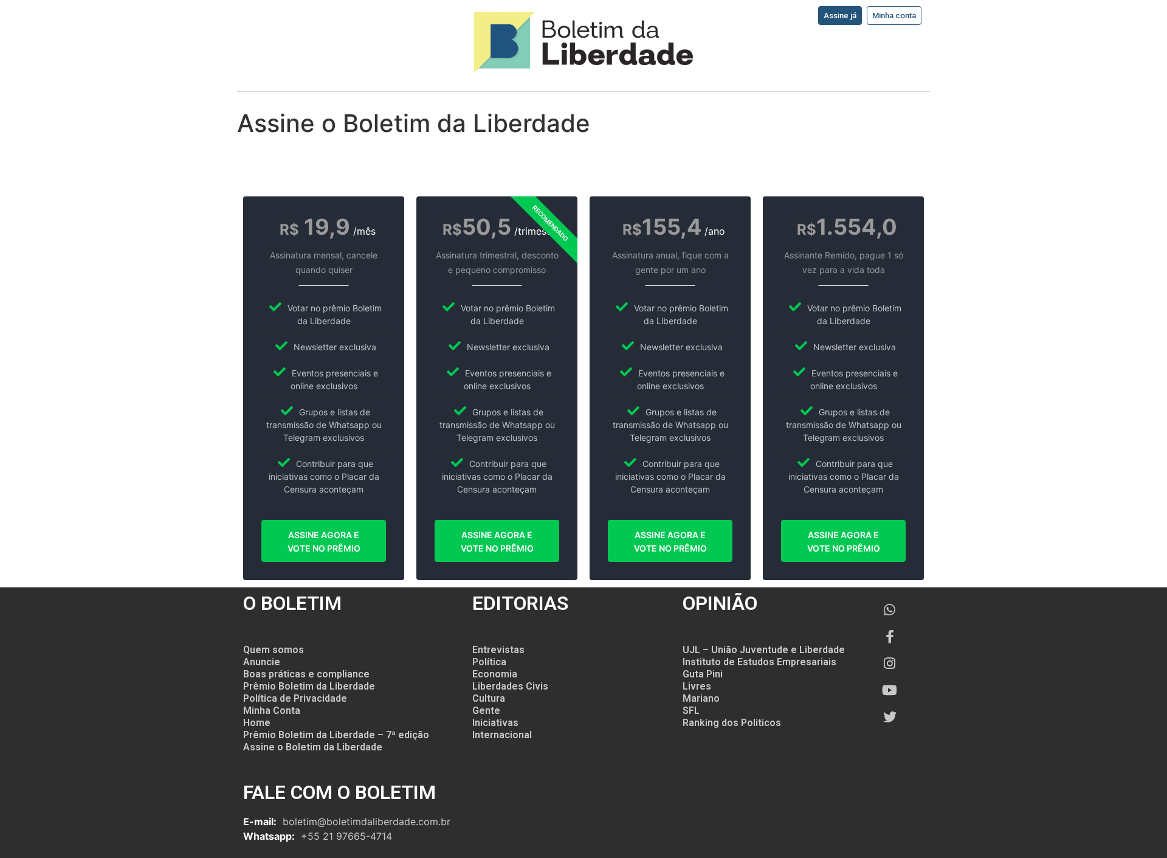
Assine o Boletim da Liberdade (312, 747)
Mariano (701, 698)
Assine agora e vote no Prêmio (323, 541)
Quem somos (273, 650)
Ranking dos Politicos (732, 722)
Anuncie (261, 662)
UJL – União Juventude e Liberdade (764, 650)
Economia (494, 674)
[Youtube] (889, 690)
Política (489, 662)
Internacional (502, 735)
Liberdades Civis (510, 686)
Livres (697, 686)
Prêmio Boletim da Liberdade (309, 686)
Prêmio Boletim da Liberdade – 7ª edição (336, 735)
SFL (691, 710)
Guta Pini (703, 674)
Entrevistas (498, 650)
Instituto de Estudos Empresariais (759, 662)
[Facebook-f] (889, 636)
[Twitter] (889, 717)
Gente (486, 710)
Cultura (488, 698)
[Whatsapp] (889, 610)
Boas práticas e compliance (306, 674)
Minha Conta (271, 710)
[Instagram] (889, 663)
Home (256, 722)
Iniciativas (495, 722)
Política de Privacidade (295, 698)
